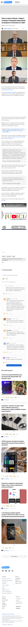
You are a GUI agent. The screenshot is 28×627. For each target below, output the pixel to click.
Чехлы (3, 586)
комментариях (12, 281)
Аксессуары (5, 600)
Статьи (3, 596)
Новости (4, 598)
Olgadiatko (9, 330)
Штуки (3, 588)
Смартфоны (4, 581)
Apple (13, 256)
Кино (3, 608)
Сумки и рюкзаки (5, 590)
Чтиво (3, 606)
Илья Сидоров (6, 478)
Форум (3, 603)
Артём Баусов (6, 399)
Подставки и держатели (7, 593)
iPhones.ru (5, 624)
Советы (18, 596)
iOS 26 (16, 576)
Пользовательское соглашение (8, 613)
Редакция (18, 606)
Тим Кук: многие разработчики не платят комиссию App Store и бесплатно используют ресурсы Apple (13, 130)
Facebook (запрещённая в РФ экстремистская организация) (12, 259)
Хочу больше (14, 556)
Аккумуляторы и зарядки (7, 580)
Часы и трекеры (5, 585)
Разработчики (19, 602)
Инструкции (18, 598)
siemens (8, 298)
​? (6, 286)
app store (9, 256)
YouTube (3, 200)
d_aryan (8, 357)
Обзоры (4, 576)
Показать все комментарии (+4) (14, 365)
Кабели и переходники (6, 591)
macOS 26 (17, 578)
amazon (4, 256)
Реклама (18, 608)
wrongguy (9, 318)
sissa (8, 343)
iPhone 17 (17, 580)
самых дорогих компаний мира (11, 92)
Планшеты (4, 583)
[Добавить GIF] (6, 279)
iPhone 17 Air (18, 583)
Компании (4, 604)
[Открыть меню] (2, 2)
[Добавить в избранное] (22, 28)
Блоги (3, 601)
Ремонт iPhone (19, 603)
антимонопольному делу (7, 89)
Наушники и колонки (6, 578)
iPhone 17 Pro (18, 581)
